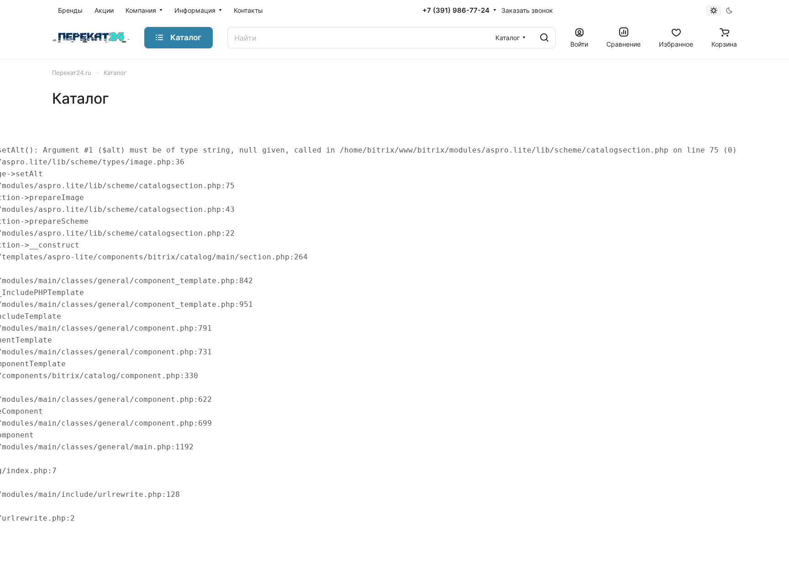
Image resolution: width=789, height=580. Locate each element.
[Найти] (544, 37)
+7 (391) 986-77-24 (455, 10)
